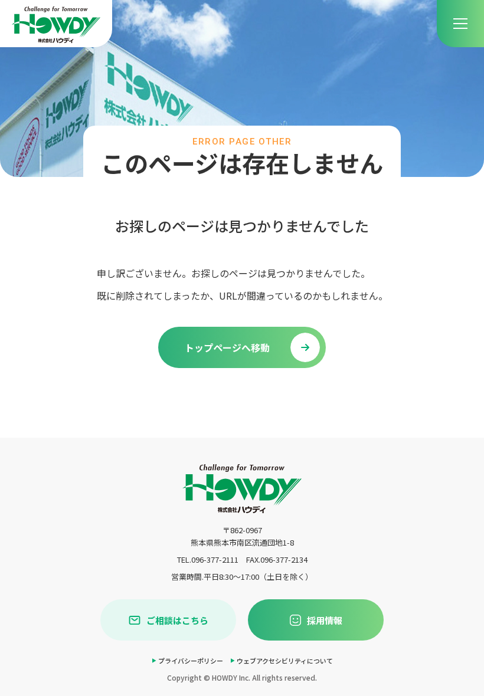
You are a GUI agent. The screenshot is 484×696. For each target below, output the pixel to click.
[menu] (460, 23)
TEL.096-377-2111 (207, 559)
